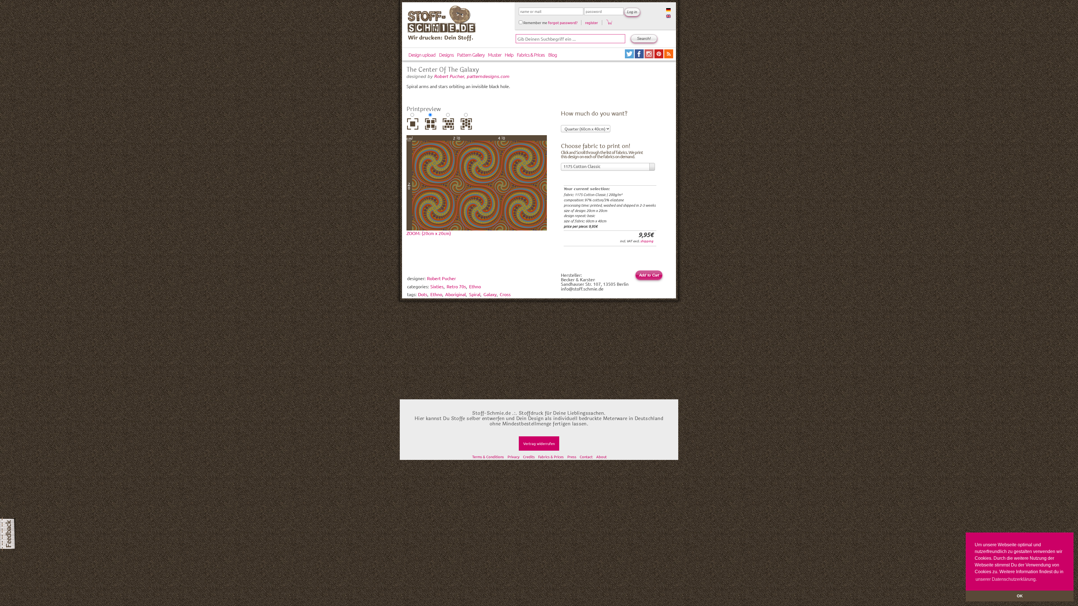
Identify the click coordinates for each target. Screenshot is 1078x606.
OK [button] (1020, 596)
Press (571, 456)
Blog (552, 55)
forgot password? (562, 22)
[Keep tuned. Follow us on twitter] (630, 56)
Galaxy (490, 294)
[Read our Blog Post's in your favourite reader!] (668, 56)
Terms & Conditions (488, 456)
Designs (446, 55)
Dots (422, 294)
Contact (586, 456)
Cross (505, 294)
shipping (646, 241)
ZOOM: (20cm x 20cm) (428, 233)
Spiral (474, 294)
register (591, 22)
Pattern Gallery (471, 55)
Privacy (513, 456)
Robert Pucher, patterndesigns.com (472, 76)
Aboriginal (455, 294)
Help (509, 55)
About (601, 456)
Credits (529, 456)
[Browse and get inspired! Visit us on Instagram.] (649, 56)
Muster (494, 55)
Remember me (534, 22)
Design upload (421, 55)
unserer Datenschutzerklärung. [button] (1006, 579)
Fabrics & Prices (531, 55)
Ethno (436, 294)
